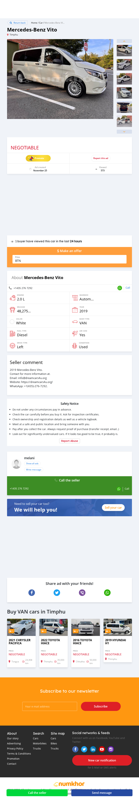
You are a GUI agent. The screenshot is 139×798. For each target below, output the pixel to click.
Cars (35, 738)
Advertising (14, 743)
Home (34, 22)
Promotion (13, 758)
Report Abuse (69, 441)
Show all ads (32, 463)
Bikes (54, 743)
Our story (12, 738)
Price (17, 257)
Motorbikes (40, 743)
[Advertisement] (69, 206)
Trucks (37, 748)
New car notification (102, 760)
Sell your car (113, 508)
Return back (19, 22)
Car (41, 22)
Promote (39, 158)
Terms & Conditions (19, 753)
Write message (33, 469)
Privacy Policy (15, 748)
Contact (11, 763)
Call (128, 287)
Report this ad (100, 158)
